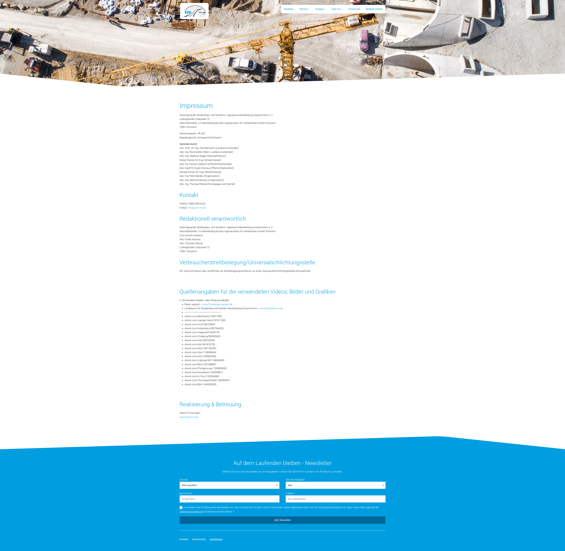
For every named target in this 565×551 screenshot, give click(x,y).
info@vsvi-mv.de (197, 207)
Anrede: (184, 479)
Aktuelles (288, 9)
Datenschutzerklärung (191, 511)
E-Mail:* (290, 493)
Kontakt (184, 539)
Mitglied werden (374, 9)
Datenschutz (199, 539)
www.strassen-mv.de (271, 308)
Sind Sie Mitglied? (295, 479)
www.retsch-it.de (189, 417)
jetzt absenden (282, 519)
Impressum (216, 539)
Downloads (354, 9)
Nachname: (186, 493)
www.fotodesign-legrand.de (217, 304)
